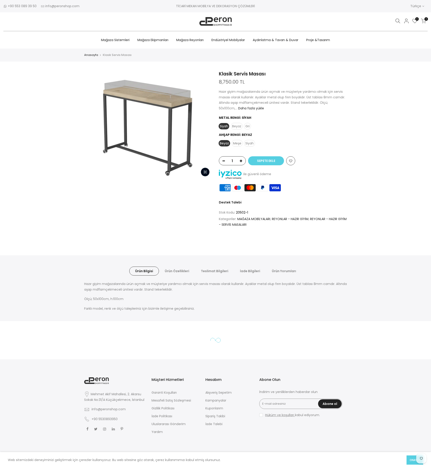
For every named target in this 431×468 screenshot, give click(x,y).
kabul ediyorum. (292, 415)
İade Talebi (213, 424)
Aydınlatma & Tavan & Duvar (275, 40)
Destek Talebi (230, 202)
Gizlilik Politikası (163, 408)
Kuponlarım (214, 408)
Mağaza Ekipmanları (152, 40)
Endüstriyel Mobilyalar (228, 40)
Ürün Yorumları (284, 271)
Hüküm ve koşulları (280, 415)
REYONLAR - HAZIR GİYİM (290, 219)
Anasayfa (91, 55)
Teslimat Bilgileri (214, 271)
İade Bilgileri (250, 271)
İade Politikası (162, 416)
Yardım (157, 432)
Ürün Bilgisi (144, 271)
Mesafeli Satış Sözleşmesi (171, 400)
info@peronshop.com (62, 6)
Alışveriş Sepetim (218, 392)
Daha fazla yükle (250, 108)
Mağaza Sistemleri (115, 40)
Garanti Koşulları (164, 392)
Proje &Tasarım (318, 40)
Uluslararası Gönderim (169, 424)
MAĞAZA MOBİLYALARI (253, 219)
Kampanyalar (215, 400)
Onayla (415, 460)
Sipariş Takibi (215, 416)
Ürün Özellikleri (177, 271)
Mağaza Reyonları (190, 40)
